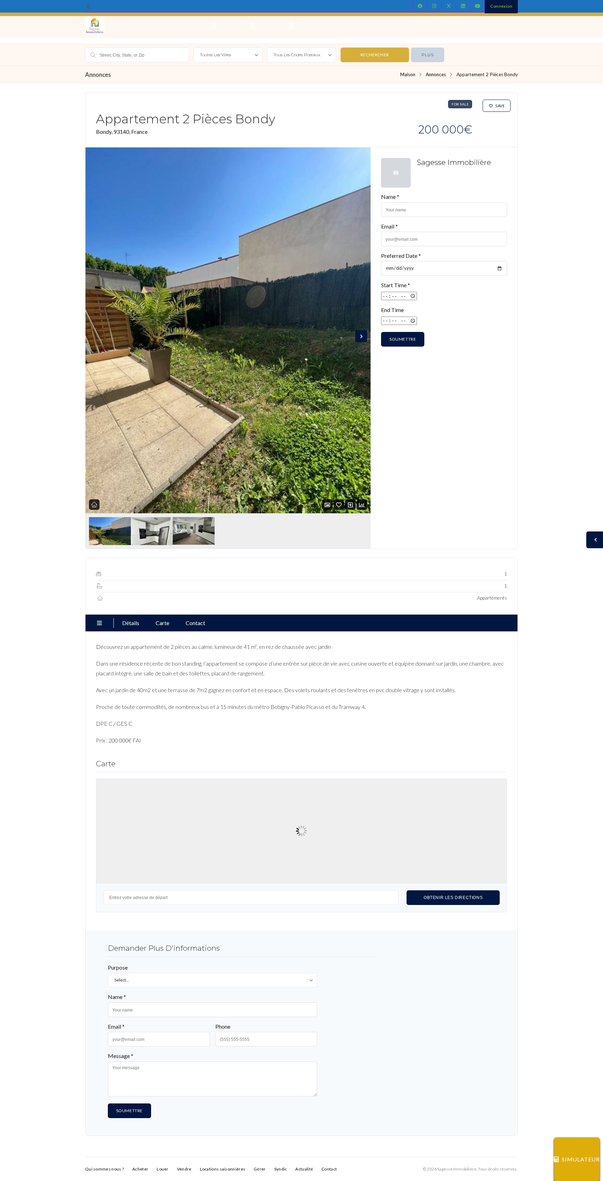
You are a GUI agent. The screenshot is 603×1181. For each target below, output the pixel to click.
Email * (389, 226)
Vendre (184, 1169)
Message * (120, 1055)
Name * (390, 196)
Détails (130, 623)
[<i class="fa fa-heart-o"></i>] (338, 504)
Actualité (304, 1169)
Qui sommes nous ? (104, 1169)
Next (361, 336)
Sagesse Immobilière (454, 162)
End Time (392, 309)
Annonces (436, 74)
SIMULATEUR (581, 1159)
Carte (162, 623)
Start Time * (395, 285)
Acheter (140, 1169)
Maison (407, 74)
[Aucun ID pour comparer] (350, 504)
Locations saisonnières (223, 1169)
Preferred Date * (401, 255)
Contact (195, 623)
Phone (222, 1026)
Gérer (260, 1169)
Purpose (118, 967)
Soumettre (402, 339)
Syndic (280, 1169)
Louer (163, 1169)
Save (500, 105)
